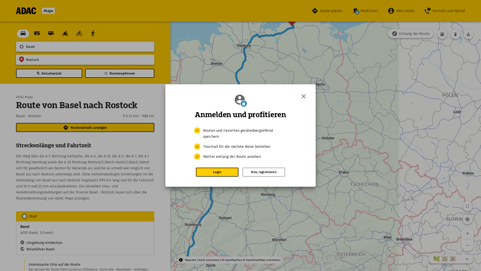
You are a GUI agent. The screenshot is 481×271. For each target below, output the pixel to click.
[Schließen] (304, 96)
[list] (240, 143)
